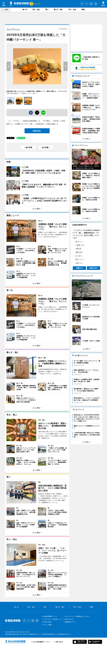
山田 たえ (79, 263)
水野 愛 (78, 249)
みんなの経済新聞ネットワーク (15, 641)
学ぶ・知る (72, 9)
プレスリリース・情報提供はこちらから (77, 616)
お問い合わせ (69, 619)
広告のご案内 (47, 622)
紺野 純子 (79, 252)
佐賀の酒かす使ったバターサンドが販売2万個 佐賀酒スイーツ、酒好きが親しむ (31, 91)
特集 (83, 9)
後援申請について (70, 622)
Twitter (86, 4)
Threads (96, 4)
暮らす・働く (58, 9)
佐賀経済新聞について (50, 616)
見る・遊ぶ (36, 9)
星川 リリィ (79, 259)
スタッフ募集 (47, 625)
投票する (79, 268)
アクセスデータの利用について (52, 619)
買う (47, 9)
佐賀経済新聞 (19, 4)
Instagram (91, 4)
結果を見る (93, 268)
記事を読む (37, 131)
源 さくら (79, 242)
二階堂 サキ (79, 245)
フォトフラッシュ (13, 29)
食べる (24, 9)
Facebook (82, 4)
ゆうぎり (78, 256)
